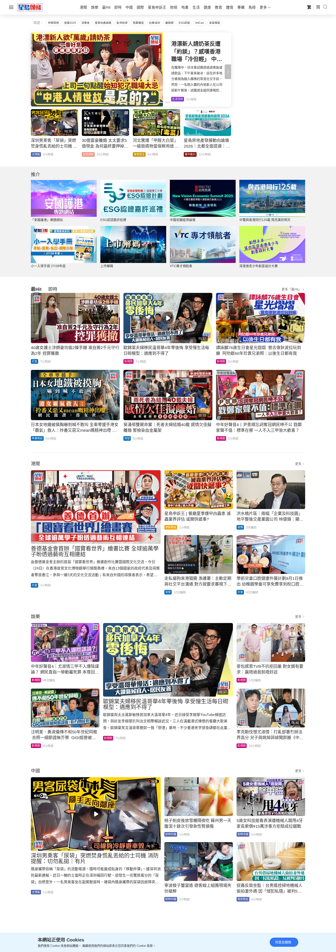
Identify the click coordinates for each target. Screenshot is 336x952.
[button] (228, 71)
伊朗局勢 (53, 22)
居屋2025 (70, 22)
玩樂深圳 (154, 22)
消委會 (85, 22)
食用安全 (139, 154)
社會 (34, 361)
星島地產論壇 (103, 22)
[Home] (30, 7)
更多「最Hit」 (291, 289)
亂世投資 (122, 22)
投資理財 (88, 154)
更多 (298, 464)
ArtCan (199, 22)
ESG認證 (184, 22)
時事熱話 (37, 438)
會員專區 (214, 22)
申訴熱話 (170, 527)
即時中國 (170, 834)
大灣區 (36, 154)
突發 (127, 438)
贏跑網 (169, 22)
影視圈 (128, 361)
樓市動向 (190, 154)
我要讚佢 (138, 22)
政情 (240, 527)
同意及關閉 (283, 942)
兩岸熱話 (242, 899)
